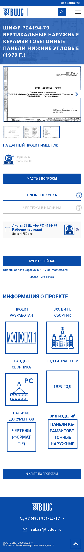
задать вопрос (42, 277)
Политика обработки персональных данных (28, 545)
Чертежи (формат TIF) (21, 437)
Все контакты (70, 2)
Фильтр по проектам (42, 473)
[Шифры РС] (21, 389)
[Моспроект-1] (21, 338)
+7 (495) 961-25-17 (42, 518)
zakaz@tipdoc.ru (46, 529)
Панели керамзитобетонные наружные (62, 434)
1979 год (62, 386)
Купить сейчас (42, 261)
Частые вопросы (42, 178)
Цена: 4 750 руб (34, 229)
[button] (77, 94)
